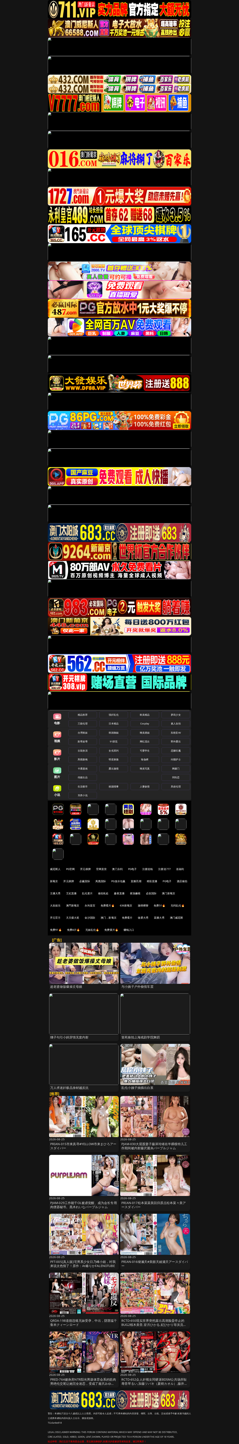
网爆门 (175, 768)
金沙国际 (90, 917)
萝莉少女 (176, 714)
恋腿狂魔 (176, 750)
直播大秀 (159, 917)
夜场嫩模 (135, 893)
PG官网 (70, 869)
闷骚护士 (176, 759)
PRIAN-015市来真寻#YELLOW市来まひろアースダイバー (83, 1146)
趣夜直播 (119, 893)
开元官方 (55, 917)
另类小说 (83, 795)
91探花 (113, 741)
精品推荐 (83, 714)
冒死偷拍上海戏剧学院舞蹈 (140, 1037)
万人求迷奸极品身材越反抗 (69, 1088)
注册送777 (164, 869)
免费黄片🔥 (111, 930)
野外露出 (176, 741)
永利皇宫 (90, 905)
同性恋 (175, 777)
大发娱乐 (55, 905)
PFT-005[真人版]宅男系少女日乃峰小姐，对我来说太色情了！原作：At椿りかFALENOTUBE (83, 1264)
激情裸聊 (143, 905)
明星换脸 (114, 759)
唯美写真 (145, 768)
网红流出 (145, 741)
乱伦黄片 (87, 893)
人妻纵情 (145, 786)
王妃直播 (71, 893)
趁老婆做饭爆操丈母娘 (66, 986)
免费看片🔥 (107, 905)
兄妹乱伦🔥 (92, 930)
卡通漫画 (83, 768)
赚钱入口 (129, 930)
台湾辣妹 (83, 732)
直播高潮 (136, 881)
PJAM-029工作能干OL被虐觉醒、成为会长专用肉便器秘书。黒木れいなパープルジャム (83, 1205)
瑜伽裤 (144, 759)
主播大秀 (55, 893)
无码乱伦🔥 (177, 905)
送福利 (180, 869)
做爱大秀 (143, 917)
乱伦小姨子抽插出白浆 (137, 1088)
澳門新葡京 (72, 905)
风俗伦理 (176, 786)
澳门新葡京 (168, 893)
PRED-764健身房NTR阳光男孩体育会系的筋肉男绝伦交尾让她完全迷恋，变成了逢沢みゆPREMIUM (83, 1383)
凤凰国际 (100, 881)
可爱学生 (145, 750)
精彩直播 (152, 881)
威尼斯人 (55, 869)
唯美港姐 (145, 732)
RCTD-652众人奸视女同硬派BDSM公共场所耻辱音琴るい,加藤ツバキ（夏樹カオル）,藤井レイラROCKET (154, 1383)
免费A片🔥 (73, 930)
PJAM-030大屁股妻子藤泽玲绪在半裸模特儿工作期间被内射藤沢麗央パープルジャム (154, 1146)
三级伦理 (83, 723)
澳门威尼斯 (176, 917)
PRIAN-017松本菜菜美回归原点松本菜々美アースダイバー (153, 1205)
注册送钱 (147, 869)
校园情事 (114, 786)
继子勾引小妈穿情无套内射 (69, 1037)
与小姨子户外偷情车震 (137, 986)
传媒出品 (83, 777)
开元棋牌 (85, 869)
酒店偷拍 (182, 881)
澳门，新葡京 (109, 917)
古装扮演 (83, 750)
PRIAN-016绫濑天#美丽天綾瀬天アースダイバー (154, 1264)
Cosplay (144, 723)
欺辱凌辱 (83, 741)
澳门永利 (117, 869)
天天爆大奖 (72, 917)
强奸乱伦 (114, 714)
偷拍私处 (103, 893)
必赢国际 (84, 881)
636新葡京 (126, 905)
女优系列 (114, 750)
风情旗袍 (83, 759)
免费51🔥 (159, 905)
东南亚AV (176, 732)
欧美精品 (145, 714)
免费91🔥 (56, 930)
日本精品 (114, 723)
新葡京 (54, 881)
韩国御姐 (114, 732)
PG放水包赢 (118, 881)
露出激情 (114, 768)
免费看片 (127, 917)
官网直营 (101, 869)
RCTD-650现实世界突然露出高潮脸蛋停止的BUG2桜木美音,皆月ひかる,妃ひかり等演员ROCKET (152, 1324)
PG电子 (132, 869)
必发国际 (151, 893)
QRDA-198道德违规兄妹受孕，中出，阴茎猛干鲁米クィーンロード (83, 1322)
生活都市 (83, 786)
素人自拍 (176, 723)
